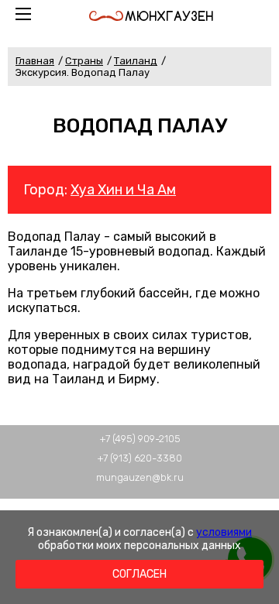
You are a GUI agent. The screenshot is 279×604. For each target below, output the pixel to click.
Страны (84, 61)
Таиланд (135, 61)
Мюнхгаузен (169, 16)
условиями (224, 532)
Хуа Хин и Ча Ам (123, 189)
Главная (35, 61)
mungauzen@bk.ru (140, 477)
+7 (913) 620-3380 (139, 458)
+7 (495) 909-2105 (140, 438)
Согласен (139, 574)
